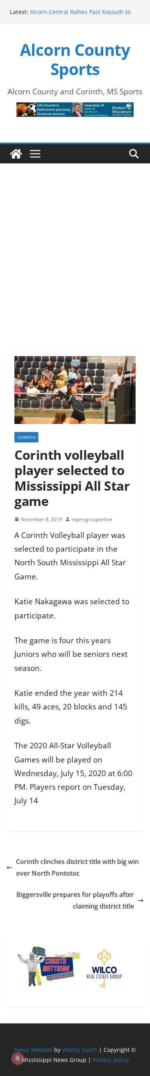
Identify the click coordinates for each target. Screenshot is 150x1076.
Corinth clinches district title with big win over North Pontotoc (77, 867)
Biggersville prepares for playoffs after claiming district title (75, 900)
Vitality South (79, 1050)
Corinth (26, 437)
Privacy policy (111, 1060)
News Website (33, 1050)
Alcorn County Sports (75, 59)
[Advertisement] (75, 244)
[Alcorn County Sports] (16, 153)
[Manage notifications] (17, 1058)
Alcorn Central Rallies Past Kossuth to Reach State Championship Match (80, 16)
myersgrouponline (92, 519)
